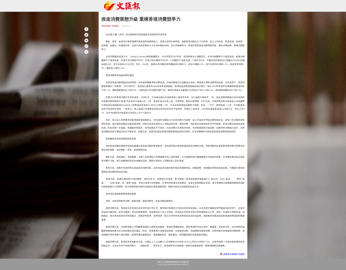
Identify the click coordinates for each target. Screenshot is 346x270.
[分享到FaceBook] (86, 29)
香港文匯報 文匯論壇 (110, 26)
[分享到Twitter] (86, 35)
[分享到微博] (86, 46)
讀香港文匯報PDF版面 (234, 254)
